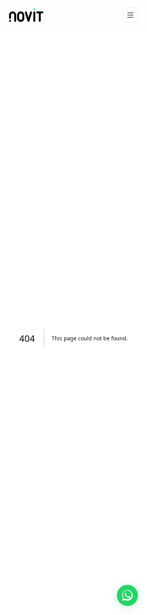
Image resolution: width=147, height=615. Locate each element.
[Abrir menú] (130, 15)
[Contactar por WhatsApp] (127, 595)
